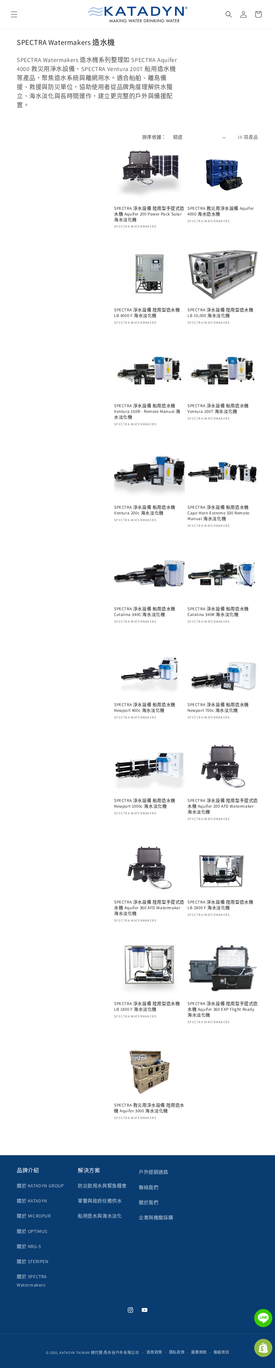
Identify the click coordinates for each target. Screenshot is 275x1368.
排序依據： (154, 137)
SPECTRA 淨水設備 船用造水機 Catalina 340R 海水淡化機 (218, 611)
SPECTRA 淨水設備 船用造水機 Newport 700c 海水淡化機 (218, 707)
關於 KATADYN (32, 1201)
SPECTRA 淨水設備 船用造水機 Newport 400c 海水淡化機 (144, 707)
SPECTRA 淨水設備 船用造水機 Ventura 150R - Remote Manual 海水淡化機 (147, 411)
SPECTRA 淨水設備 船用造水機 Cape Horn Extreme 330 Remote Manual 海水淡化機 (218, 513)
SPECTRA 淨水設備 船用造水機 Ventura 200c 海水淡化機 (144, 510)
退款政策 (154, 1352)
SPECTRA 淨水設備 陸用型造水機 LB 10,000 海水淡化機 (220, 312)
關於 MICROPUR (34, 1216)
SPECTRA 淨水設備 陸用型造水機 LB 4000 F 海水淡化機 (147, 312)
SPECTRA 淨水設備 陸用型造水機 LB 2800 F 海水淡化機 (220, 905)
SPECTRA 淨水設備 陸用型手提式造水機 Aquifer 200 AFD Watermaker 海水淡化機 (222, 806)
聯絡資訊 (221, 1352)
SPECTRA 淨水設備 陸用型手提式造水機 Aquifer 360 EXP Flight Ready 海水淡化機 (222, 1009)
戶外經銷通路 (153, 1172)
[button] (14, 14)
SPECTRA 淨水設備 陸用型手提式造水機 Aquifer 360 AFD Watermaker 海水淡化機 (149, 907)
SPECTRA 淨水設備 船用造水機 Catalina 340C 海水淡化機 (144, 611)
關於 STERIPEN (33, 1261)
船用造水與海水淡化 (100, 1216)
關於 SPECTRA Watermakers (32, 1280)
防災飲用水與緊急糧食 (102, 1186)
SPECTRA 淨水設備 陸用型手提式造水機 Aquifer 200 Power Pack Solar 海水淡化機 (149, 214)
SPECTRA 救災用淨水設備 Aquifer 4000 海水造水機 (220, 211)
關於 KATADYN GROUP (40, 1186)
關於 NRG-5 (29, 1246)
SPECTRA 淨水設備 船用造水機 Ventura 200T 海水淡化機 (218, 408)
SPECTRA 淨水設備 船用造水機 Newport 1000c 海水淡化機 (144, 803)
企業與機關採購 (156, 1218)
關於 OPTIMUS (32, 1231)
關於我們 (148, 1202)
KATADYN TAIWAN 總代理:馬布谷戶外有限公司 (99, 1352)
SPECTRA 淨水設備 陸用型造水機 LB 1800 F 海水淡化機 (147, 1006)
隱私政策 (177, 1352)
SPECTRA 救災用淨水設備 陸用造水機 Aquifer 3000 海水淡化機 (149, 1108)
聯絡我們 (148, 1187)
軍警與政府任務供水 (100, 1201)
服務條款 (199, 1352)
